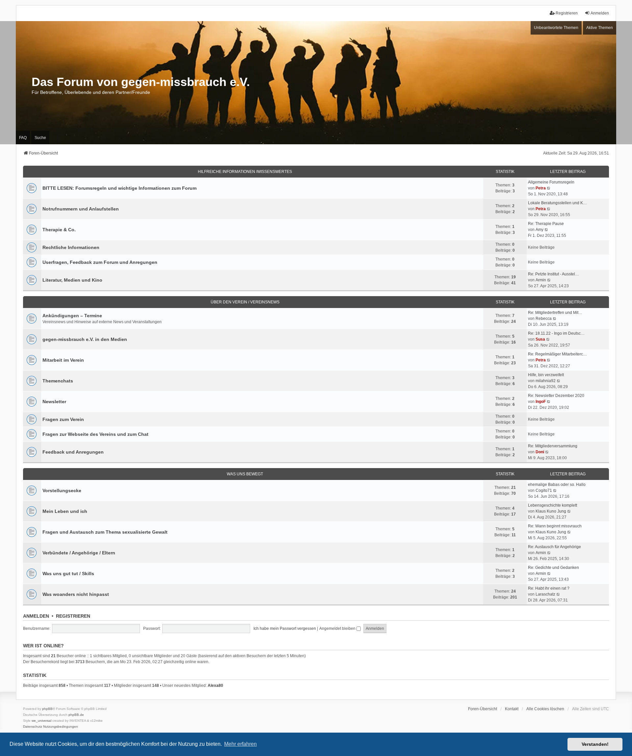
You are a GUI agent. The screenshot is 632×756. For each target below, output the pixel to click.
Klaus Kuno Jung (551, 511)
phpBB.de (76, 714)
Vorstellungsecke (61, 490)
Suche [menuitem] (40, 137)
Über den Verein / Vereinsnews (245, 302)
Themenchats (57, 380)
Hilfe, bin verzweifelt (546, 375)
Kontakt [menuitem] (511, 709)
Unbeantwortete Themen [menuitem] (556, 27)
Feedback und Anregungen (73, 452)
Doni (540, 452)
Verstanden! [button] (595, 744)
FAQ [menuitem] (23, 137)
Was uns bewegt (245, 474)
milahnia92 (546, 380)
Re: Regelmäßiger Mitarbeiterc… (557, 354)
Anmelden (36, 616)
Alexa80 (215, 685)
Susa (540, 339)
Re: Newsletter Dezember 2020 (556, 395)
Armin (541, 280)
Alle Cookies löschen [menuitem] (545, 709)
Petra (541, 188)
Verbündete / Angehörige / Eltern (78, 552)
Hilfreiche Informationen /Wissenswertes (245, 171)
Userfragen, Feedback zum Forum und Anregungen (99, 262)
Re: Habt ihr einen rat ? (548, 588)
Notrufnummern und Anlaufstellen (80, 208)
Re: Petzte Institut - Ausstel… (553, 274)
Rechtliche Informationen (70, 247)
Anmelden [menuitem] (600, 13)
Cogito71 (544, 490)
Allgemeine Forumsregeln (551, 182)
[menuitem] (32, 727)
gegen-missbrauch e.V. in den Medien (84, 339)
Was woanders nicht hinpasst (75, 594)
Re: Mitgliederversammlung (552, 446)
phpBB (47, 709)
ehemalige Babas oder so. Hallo (557, 484)
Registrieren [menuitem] (567, 13)
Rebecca (544, 318)
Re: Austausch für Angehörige (554, 547)
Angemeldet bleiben (337, 628)
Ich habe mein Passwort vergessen (284, 628)
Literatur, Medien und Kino (72, 280)
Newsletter (54, 401)
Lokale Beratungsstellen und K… (557, 203)
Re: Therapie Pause (546, 223)
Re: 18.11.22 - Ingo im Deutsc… (556, 333)
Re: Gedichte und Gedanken (553, 567)
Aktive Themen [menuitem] (599, 27)
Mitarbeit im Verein (63, 360)
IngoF (541, 401)
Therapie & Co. (59, 229)
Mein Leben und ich (64, 511)
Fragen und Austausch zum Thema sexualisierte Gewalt (105, 532)
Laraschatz (545, 594)
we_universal (41, 720)
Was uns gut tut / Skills (68, 573)
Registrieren (73, 616)
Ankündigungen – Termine (72, 315)
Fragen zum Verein (63, 419)
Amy (539, 229)
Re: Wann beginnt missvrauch (555, 526)
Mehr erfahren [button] (240, 744)
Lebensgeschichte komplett (552, 505)
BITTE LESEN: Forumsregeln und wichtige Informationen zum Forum (119, 188)
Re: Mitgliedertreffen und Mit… (555, 312)
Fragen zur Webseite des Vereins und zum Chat (95, 434)
